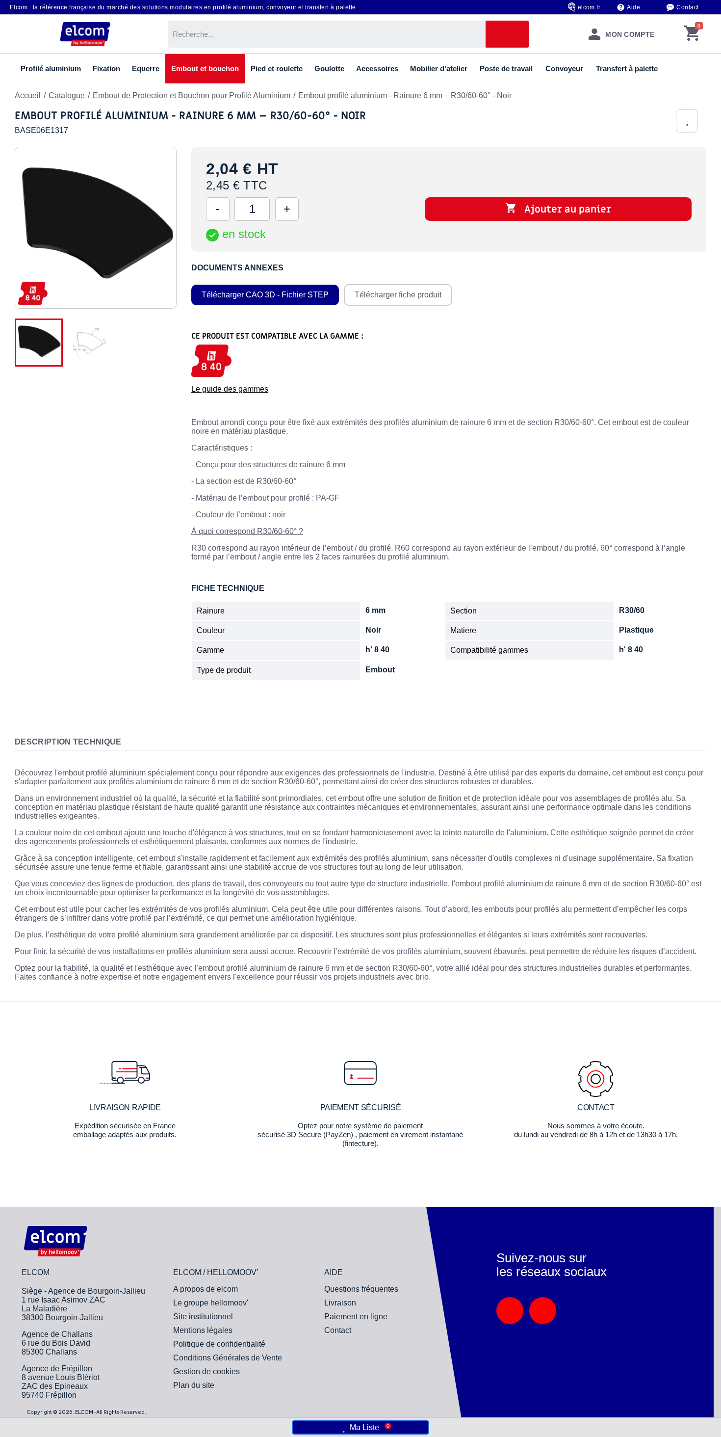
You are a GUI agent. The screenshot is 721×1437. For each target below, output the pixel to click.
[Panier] (691, 34)
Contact (687, 7)
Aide (633, 7)
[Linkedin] (509, 1310)
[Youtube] (542, 1310)
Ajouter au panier (558, 209)
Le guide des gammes (229, 389)
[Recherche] (507, 34)
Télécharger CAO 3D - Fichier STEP (265, 295)
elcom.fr (589, 7)
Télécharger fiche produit (398, 295)
